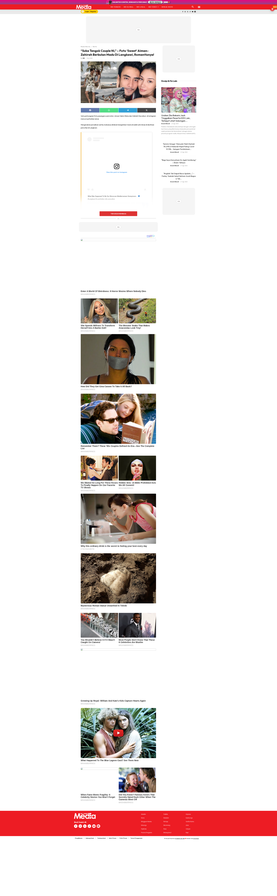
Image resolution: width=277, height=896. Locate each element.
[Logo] (83, 7)
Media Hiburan (85, 46)
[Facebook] (182, 12)
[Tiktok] (190, 12)
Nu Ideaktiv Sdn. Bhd (179, 838)
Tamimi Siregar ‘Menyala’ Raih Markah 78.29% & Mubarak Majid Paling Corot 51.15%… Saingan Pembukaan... (179, 146)
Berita (95, 46)
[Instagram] (185, 12)
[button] (192, 7)
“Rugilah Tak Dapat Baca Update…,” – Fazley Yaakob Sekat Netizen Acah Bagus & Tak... (179, 176)
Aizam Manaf (165, 123)
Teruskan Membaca (118, 214)
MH (84, 58)
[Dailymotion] (195, 12)
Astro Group (196, 838)
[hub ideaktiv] (199, 6)
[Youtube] (192, 12)
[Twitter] (187, 12)
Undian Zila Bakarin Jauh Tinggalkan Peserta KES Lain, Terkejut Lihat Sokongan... (175, 118)
